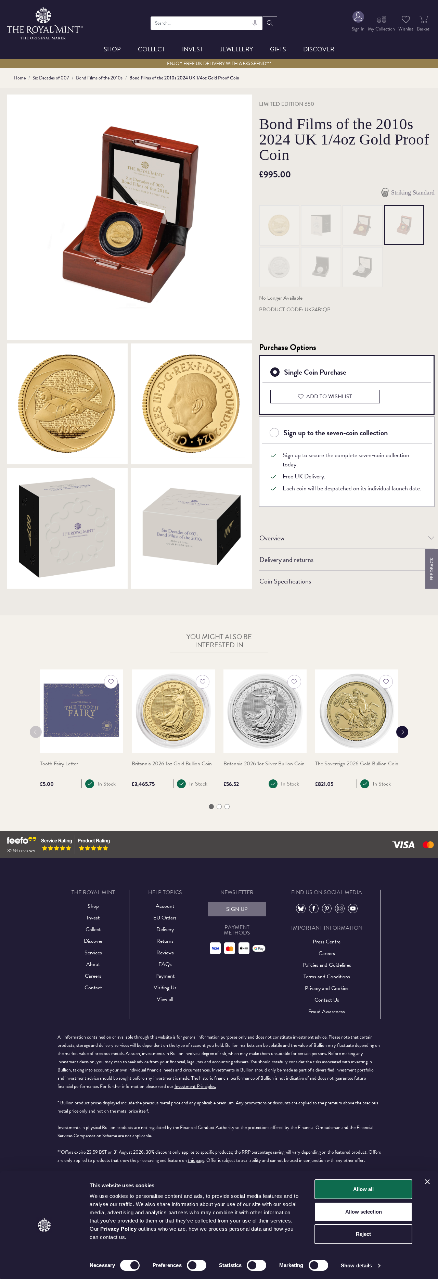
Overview (271, 538)
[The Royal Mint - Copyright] (45, 22)
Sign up (237, 909)
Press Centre (326, 942)
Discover (318, 49)
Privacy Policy (118, 1229)
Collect (151, 49)
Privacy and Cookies (326, 988)
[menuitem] (358, 23)
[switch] (196, 1265)
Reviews (165, 953)
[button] (211, 806)
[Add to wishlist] (111, 682)
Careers (93, 976)
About (93, 964)
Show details (356, 1265)
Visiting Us (165, 987)
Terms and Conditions (327, 977)
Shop (112, 49)
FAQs (165, 964)
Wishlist (405, 29)
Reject (363, 1234)
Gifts (278, 49)
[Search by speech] (255, 23)
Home (20, 77)
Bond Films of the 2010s (99, 77)
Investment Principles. (195, 1086)
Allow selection (363, 1212)
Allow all (363, 1189)
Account (165, 906)
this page (196, 1160)
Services (93, 953)
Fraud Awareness (326, 1011)
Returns (164, 941)
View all (165, 999)
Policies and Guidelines (326, 965)
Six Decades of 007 (51, 77)
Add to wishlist (329, 396)
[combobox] (207, 23)
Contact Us (326, 1000)
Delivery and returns (286, 559)
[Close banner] (427, 1181)
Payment (165, 976)
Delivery (165, 929)
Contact (93, 987)
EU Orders (165, 918)
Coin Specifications (285, 581)
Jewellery (236, 49)
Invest (192, 49)
